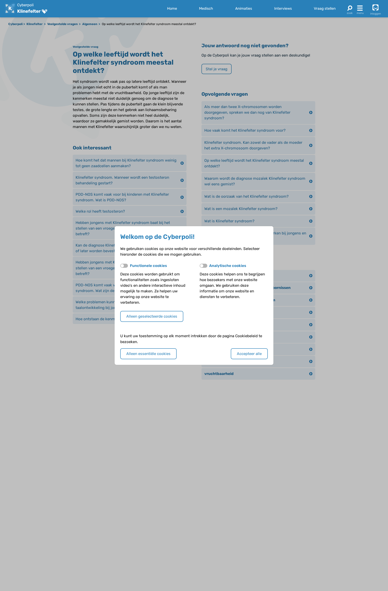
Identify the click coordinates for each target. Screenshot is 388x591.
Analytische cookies (227, 265)
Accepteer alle (249, 354)
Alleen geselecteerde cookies (151, 316)
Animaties (243, 8)
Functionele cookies (148, 265)
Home (172, 8)
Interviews (283, 8)
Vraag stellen (325, 8)
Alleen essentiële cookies (148, 354)
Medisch (206, 8)
